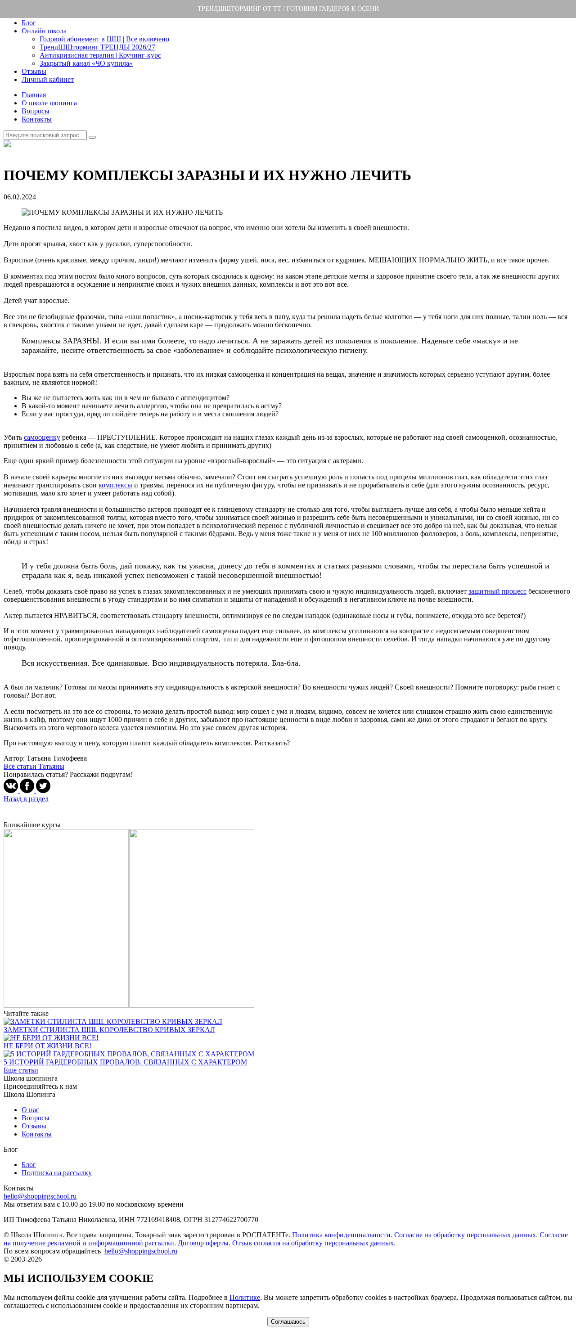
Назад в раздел (26, 799)
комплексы (115, 485)
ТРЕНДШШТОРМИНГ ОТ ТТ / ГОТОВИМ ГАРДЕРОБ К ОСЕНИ (288, 8)
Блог (29, 23)
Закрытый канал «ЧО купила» (86, 63)
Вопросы (36, 111)
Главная (34, 95)
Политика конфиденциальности (341, 1235)
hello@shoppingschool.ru (40, 1196)
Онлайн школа (44, 31)
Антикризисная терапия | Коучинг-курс (100, 55)
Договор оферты (203, 1243)
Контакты (37, 119)
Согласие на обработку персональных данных (465, 1235)
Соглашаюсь (288, 1321)
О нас (30, 1110)
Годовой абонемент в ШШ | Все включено (104, 39)
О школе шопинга (49, 103)
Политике (245, 1297)
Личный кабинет (48, 79)
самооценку (42, 437)
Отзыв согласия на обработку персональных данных (313, 1243)
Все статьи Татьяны (34, 766)
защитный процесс (497, 591)
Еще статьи (21, 1070)
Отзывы (34, 71)
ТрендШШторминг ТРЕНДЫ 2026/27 (97, 47)
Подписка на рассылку (57, 1173)
